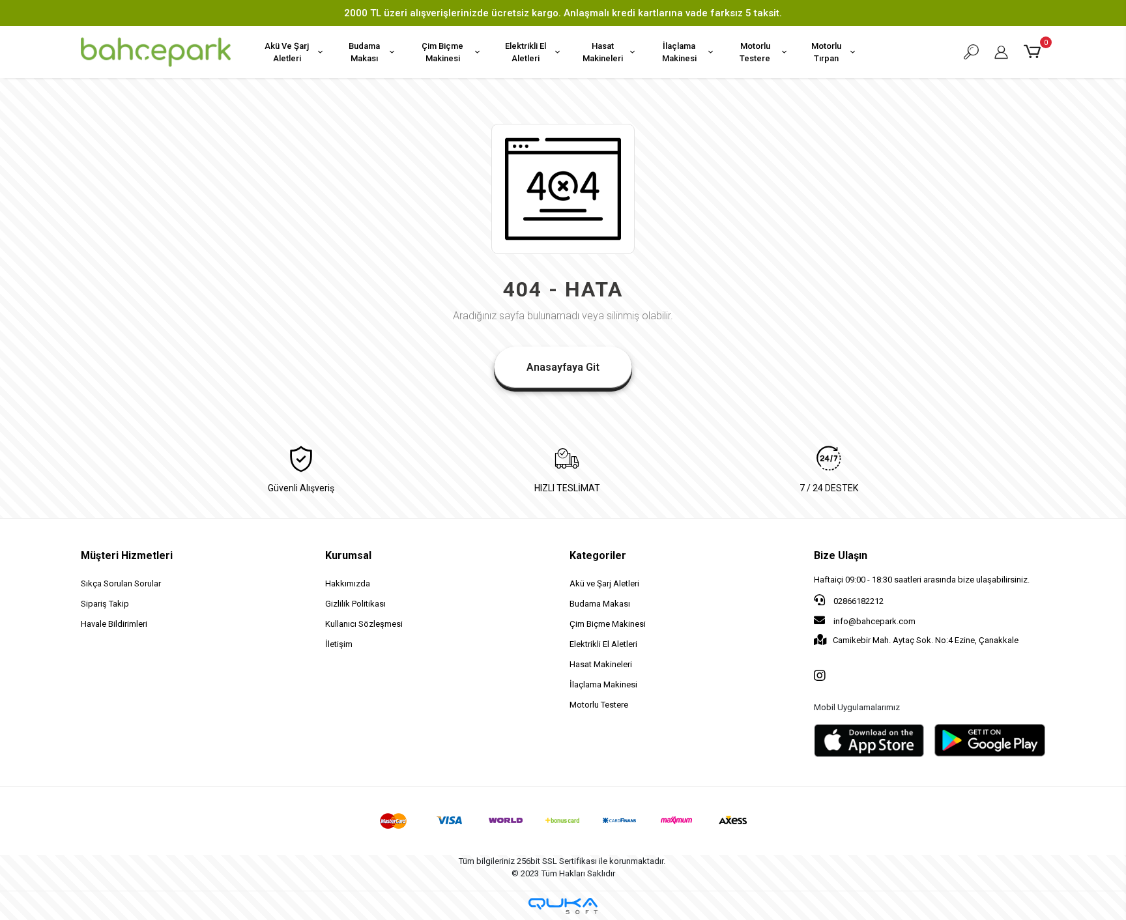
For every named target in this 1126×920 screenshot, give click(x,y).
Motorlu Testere (755, 52)
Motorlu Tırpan (826, 52)
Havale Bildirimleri (114, 624)
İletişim (339, 644)
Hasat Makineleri (603, 52)
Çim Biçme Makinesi (442, 52)
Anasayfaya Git (563, 367)
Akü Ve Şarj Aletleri (287, 52)
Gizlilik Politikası (355, 604)
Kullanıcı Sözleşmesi (364, 624)
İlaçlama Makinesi (679, 52)
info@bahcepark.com (874, 621)
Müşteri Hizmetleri (127, 555)
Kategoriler (598, 555)
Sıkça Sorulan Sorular (121, 583)
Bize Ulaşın (840, 555)
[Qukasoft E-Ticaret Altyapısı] (563, 906)
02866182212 (857, 601)
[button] (1034, 52)
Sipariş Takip (105, 604)
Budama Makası (364, 52)
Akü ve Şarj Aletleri (604, 583)
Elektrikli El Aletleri (525, 52)
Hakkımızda (347, 583)
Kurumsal (348, 555)
